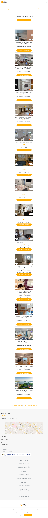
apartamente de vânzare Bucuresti (11, 404)
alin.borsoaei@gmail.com (6, 416)
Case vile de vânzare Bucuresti (24, 474)
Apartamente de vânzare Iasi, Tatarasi (24, 467)
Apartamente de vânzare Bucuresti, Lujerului (24, 464)
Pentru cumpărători (5, 439)
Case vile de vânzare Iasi (24, 472)
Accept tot (28, 515)
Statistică (24, 512)
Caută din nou (5, 8)
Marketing (30, 512)
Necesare (19, 512)
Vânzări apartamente (24, 460)
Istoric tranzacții (4, 444)
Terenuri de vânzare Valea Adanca (24, 485)
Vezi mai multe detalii (24, 50)
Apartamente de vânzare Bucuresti (24, 461)
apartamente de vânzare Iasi (37, 404)
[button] (46, 9)
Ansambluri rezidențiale (6, 437)
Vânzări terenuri (24, 482)
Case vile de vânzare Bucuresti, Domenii (24, 478)
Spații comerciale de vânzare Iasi (24, 490)
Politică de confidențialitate (6, 451)
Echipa (2, 442)
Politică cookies (4, 449)
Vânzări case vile (24, 471)
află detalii (22, 509)
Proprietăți (3, 436)
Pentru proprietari (5, 441)
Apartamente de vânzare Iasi (24, 463)
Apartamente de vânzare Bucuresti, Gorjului (24, 466)
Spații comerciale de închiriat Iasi (24, 496)
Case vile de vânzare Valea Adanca (24, 475)
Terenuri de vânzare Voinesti (24, 486)
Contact (3, 445)
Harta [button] (31, 39)
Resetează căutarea (24, 20)
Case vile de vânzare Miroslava (24, 477)
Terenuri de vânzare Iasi (24, 483)
